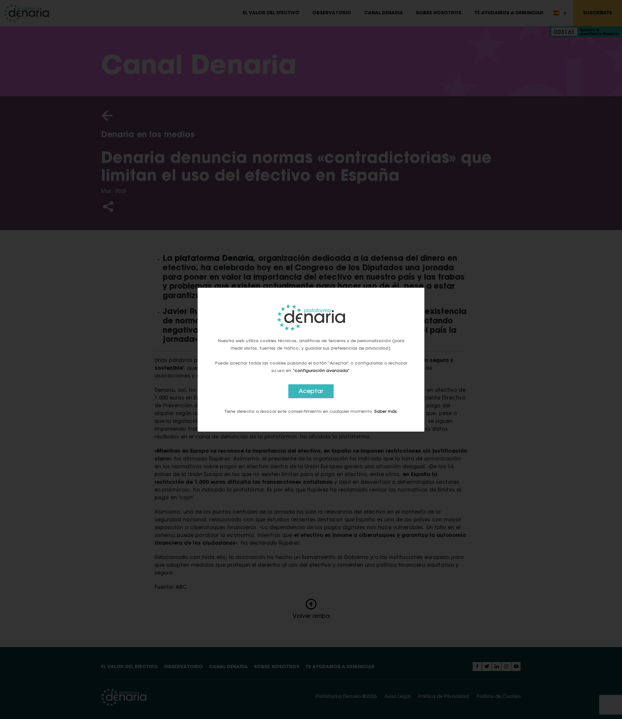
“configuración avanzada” (321, 370)
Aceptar (311, 391)
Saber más (385, 411)
